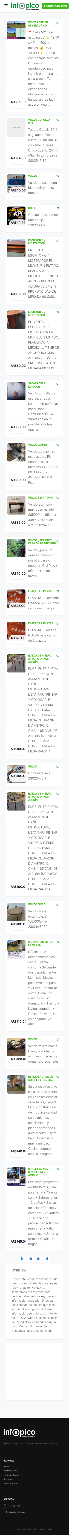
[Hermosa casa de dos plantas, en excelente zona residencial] (34, 1117)
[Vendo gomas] (34, 465)
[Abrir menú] (6, 6)
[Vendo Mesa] (34, 917)
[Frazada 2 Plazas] (34, 601)
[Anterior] (30, 1259)
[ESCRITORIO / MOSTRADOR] (34, 270)
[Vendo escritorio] (34, 513)
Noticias (7, 1467)
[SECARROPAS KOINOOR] (34, 408)
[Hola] (34, 218)
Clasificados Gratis (11, 1471)
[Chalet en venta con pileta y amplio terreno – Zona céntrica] (34, 1208)
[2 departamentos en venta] (34, 985)
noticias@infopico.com (16, 1512)
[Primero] (22, 1259)
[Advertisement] (35, 1371)
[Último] (46, 1259)
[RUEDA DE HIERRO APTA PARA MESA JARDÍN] (34, 705)
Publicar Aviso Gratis (56, 6)
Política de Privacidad (45, 1529)
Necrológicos (8, 1479)
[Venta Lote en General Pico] (34, 65)
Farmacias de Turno (11, 1483)
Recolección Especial (11, 1475)
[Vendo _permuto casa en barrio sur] (34, 560)
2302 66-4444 (14, 1506)
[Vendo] (34, 186)
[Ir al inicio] (25, 6)
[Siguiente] (38, 1259)
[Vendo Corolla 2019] (34, 142)
